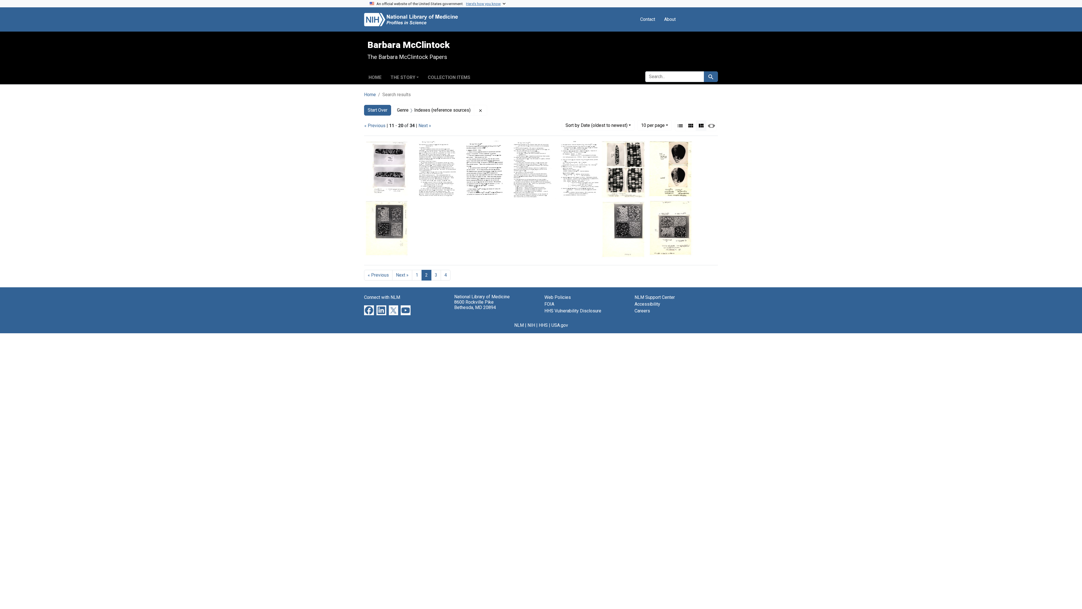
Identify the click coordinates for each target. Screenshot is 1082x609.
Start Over (377, 110)
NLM (519, 325)
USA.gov (559, 325)
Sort (597, 125)
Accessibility (647, 304)
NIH (531, 325)
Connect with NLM (382, 297)
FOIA (549, 304)
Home (375, 77)
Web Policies (557, 297)
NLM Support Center (655, 297)
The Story (403, 77)
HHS (543, 325)
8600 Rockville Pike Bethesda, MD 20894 (475, 304)
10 (653, 125)
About (670, 19)
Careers (642, 311)
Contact (647, 19)
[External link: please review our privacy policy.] (369, 309)
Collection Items (449, 77)
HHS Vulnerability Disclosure (572, 311)
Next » (424, 125)
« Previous (374, 125)
